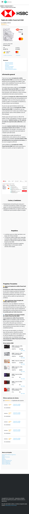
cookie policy (8, 505)
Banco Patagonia (6, 462)
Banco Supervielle (6, 463)
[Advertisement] (14, 165)
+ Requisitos (18, 55)
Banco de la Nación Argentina (9, 454)
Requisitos (7, 65)
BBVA (3, 458)
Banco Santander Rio (7, 460)
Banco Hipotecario (6, 461)
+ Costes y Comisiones (7, 55)
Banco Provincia (6, 457)
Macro (3, 455)
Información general (9, 62)
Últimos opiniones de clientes (11, 69)
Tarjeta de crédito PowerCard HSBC (8, 7)
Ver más (23, 350)
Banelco (4, 459)
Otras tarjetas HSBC (9, 67)
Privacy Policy (14, 505)
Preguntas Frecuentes (9, 66)
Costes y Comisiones (9, 63)
